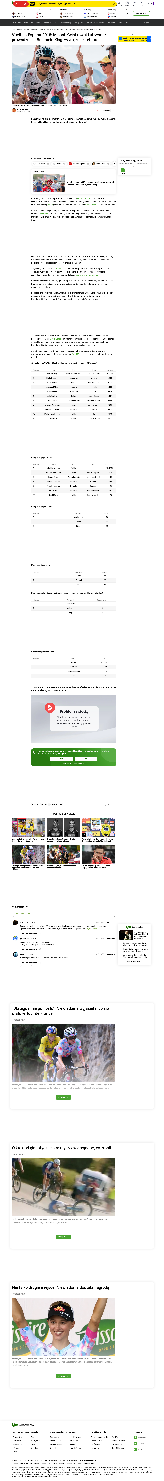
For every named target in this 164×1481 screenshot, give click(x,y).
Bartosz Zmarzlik (118, 1441)
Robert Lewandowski (99, 1437)
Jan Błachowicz (117, 1444)
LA (127, 23)
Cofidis (50, 205)
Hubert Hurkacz (117, 1448)
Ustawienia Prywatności (69, 1460)
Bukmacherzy (66, 23)
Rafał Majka (77, 354)
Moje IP (62, 1463)
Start (13, 29)
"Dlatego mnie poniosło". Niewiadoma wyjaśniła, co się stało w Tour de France (27, 868)
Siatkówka (47, 23)
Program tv (34, 1463)
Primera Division (56, 1444)
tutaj (55, 1476)
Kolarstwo (20, 29)
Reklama (83, 1460)
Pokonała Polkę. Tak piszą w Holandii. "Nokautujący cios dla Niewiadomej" (97, 840)
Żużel (56, 23)
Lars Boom (44, 214)
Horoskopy (24, 1463)
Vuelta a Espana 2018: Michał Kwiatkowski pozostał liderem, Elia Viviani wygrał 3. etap (90, 183)
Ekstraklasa (54, 1437)
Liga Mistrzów (75, 1437)
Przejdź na (19, 4)
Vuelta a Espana (84, 198)
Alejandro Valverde (53, 481)
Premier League (56, 1441)
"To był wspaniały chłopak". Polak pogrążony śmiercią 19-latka (96, 867)
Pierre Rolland (91, 205)
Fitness (16, 1448)
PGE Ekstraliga (75, 1448)
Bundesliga (74, 1441)
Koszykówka (111, 23)
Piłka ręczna (99, 23)
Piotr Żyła (95, 1448)
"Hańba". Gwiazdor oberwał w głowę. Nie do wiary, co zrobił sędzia (135, 950)
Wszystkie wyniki (141, 13)
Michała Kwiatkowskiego (87, 275)
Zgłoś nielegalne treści (27, 966)
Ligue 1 (53, 1448)
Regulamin (92, 1460)
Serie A (72, 1444)
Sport (80, 1463)
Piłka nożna (28, 23)
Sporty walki (78, 23)
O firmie (35, 1460)
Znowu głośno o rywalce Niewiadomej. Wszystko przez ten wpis (28, 840)
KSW (15, 1452)
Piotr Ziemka (22, 109)
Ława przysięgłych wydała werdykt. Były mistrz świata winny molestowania (141, 935)
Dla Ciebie (17, 23)
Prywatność (53, 1460)
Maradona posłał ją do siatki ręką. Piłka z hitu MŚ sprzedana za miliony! (136, 956)
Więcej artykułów (134, 961)
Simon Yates (55, 339)
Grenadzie (59, 268)
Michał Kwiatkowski (31, 29)
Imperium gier (89, 1463)
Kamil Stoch (116, 1437)
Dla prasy (43, 1460)
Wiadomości (71, 1463)
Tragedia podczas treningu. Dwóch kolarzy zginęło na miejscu (61, 840)
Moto (121, 23)
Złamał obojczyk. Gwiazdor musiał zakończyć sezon (61, 867)
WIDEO (89, 23)
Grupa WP (27, 1460)
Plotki (55, 1463)
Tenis (38, 23)
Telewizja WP (45, 1463)
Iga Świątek (95, 1444)
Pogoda (15, 1463)
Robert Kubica (96, 1441)
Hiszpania (44, 804)
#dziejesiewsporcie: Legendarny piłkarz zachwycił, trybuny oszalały (135, 944)
